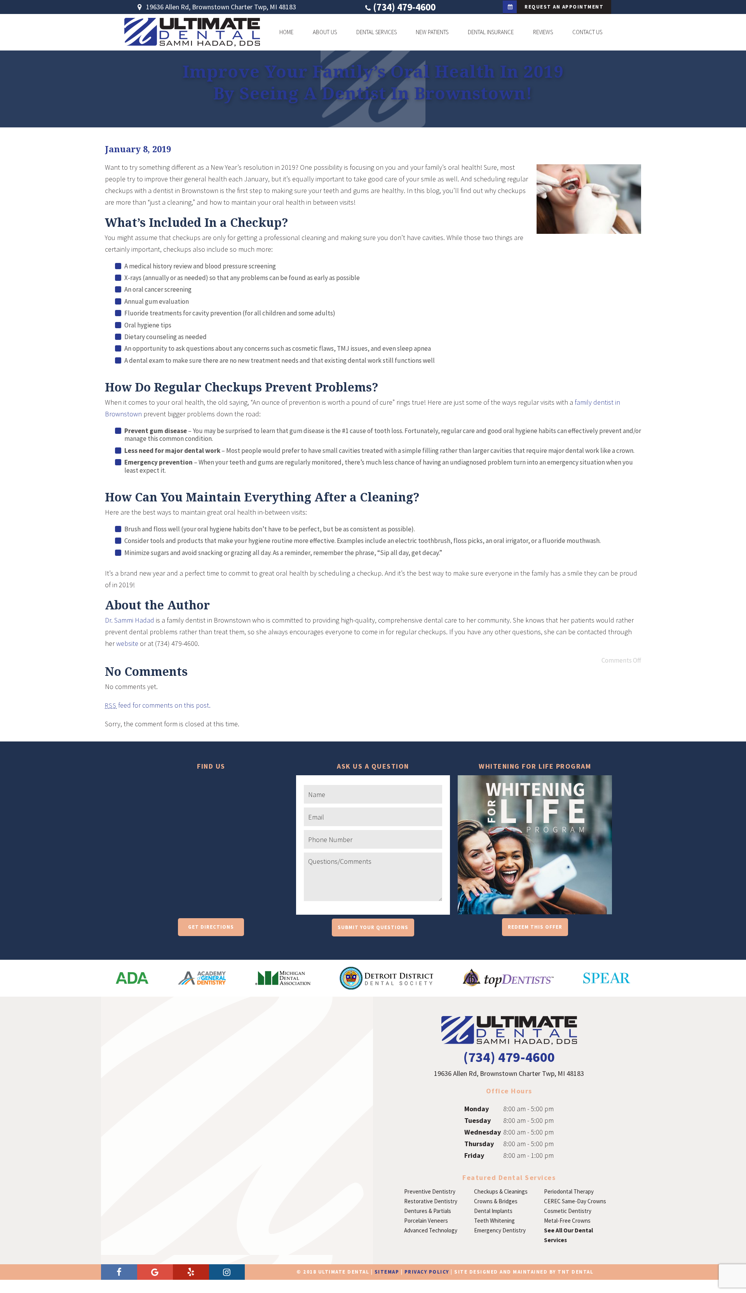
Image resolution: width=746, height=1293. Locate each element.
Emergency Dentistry (500, 1230)
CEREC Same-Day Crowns (575, 1201)
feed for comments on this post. (158, 705)
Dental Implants (493, 1211)
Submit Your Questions (373, 927)
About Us (325, 32)
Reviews (543, 32)
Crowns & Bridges (496, 1201)
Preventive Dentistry (429, 1191)
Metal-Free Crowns (567, 1220)
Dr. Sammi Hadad (129, 620)
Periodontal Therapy (569, 1191)
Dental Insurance (491, 32)
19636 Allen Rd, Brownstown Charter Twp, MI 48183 (220, 7)
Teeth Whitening (494, 1220)
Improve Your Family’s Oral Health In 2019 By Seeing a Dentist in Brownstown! (373, 81)
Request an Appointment (564, 6)
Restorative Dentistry (430, 1201)
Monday (476, 1108)
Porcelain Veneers (426, 1220)
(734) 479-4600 (404, 7)
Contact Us (587, 32)
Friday (474, 1155)
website (127, 643)
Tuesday (477, 1120)
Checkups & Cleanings (501, 1191)
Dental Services (376, 32)
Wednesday (482, 1132)
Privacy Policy (426, 1272)
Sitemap (387, 1272)
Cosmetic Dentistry (567, 1211)
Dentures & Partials (427, 1211)
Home (286, 32)
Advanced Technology (430, 1230)
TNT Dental (575, 1272)
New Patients (432, 32)
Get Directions (211, 927)
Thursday (479, 1143)
